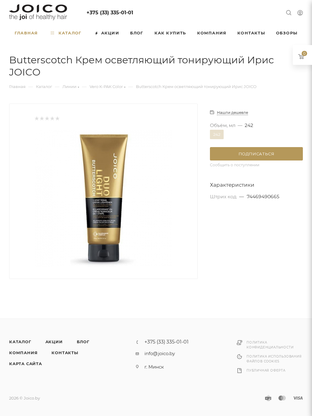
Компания (23, 352)
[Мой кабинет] (300, 13)
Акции (54, 341)
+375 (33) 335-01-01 (110, 13)
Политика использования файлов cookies (274, 358)
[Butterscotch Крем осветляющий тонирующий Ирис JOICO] (103, 198)
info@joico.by (159, 353)
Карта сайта (25, 363)
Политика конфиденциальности (269, 344)
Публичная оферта (265, 370)
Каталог (20, 341)
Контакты (64, 352)
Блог (83, 341)
